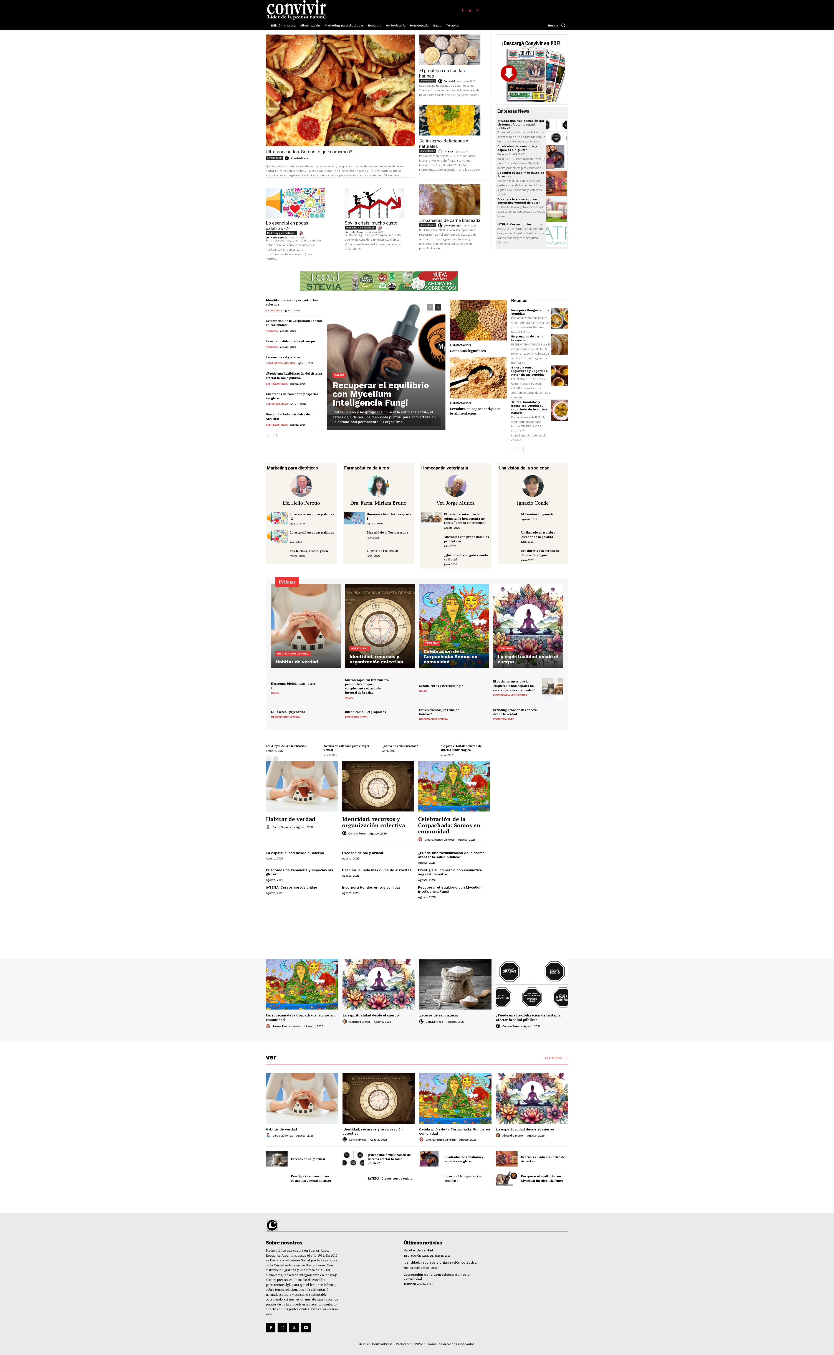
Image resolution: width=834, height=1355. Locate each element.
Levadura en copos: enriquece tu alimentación (475, 411)
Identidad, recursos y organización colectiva (373, 822)
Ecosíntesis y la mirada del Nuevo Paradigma (540, 553)
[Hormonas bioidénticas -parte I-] (354, 518)
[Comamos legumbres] (478, 320)
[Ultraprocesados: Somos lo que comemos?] (340, 90)
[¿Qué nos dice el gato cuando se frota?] (431, 559)
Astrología (274, 310)
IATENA (448, 151)
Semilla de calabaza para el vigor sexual (346, 748)
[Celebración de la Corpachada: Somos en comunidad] (454, 626)
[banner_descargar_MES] (532, 69)
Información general (281, 363)
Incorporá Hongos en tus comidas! (371, 887)
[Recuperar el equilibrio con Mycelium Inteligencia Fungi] (386, 365)
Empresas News (277, 383)
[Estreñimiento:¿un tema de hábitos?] (478, 714)
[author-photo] (287, 158)
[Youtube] (306, 1327)
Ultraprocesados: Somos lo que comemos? (309, 151)
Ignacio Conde (533, 503)
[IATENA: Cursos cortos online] (556, 234)
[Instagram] (470, 10)
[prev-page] (268, 436)
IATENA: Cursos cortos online (519, 224)
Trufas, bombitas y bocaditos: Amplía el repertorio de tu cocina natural (529, 407)
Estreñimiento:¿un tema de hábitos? (439, 712)
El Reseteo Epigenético (538, 514)
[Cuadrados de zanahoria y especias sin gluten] (556, 156)
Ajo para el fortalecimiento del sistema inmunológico (461, 748)
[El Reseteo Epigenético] (509, 518)
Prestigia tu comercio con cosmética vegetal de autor (518, 201)
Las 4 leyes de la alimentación (286, 746)
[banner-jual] (378, 281)
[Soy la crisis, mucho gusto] (374, 203)
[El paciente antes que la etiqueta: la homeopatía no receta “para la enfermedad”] (431, 518)
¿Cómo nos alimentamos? (400, 746)
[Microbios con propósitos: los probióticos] (431, 541)
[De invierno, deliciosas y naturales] (449, 120)
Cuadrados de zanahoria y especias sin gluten (517, 148)
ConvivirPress (299, 158)
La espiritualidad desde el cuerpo (290, 341)
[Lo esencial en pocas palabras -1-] (277, 536)
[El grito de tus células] (354, 555)
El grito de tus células (383, 551)
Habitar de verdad (290, 819)
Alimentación (274, 157)
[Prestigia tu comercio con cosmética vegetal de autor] (556, 209)
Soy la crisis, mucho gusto (371, 223)
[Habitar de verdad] (306, 626)
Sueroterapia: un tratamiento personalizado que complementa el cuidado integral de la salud (367, 686)
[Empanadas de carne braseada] (449, 199)
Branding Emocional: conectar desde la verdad (515, 712)
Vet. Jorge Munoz (456, 503)
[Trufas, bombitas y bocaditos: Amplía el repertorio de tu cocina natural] (559, 410)
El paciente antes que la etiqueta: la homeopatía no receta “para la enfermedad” (465, 518)
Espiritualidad (503, 719)
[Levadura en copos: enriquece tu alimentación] (478, 377)
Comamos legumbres (468, 350)
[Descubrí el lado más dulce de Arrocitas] (556, 183)
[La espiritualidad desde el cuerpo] (528, 626)
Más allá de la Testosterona (387, 532)
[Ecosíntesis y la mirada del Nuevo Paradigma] (509, 555)
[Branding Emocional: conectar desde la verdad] (552, 714)
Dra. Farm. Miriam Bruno (378, 503)
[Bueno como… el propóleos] (404, 714)
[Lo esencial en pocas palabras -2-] (295, 203)
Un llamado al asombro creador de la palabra (538, 534)
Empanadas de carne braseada (449, 220)
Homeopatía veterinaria (510, 695)
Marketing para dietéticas (281, 233)
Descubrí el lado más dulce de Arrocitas (376, 870)
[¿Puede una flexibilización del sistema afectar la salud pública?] (556, 131)
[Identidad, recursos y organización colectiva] (380, 626)
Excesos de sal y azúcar (283, 357)
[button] (558, 25)
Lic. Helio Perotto (276, 237)
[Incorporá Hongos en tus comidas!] (559, 318)
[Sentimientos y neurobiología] (478, 688)
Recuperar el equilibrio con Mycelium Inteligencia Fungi (381, 394)
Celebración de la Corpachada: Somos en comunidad (449, 825)
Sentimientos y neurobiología (441, 686)
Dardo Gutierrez (282, 827)
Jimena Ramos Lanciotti (440, 839)
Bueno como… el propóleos (365, 712)
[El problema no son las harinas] (449, 50)
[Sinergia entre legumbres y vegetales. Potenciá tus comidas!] (559, 375)
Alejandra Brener (359, 1021)
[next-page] (275, 436)
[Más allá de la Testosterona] (354, 536)
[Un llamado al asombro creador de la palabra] (509, 536)
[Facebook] (463, 10)
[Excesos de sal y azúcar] (455, 984)
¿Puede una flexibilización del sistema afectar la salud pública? (520, 124)
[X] (477, 10)
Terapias (272, 330)
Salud (339, 375)
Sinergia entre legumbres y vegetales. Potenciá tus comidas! (529, 371)
